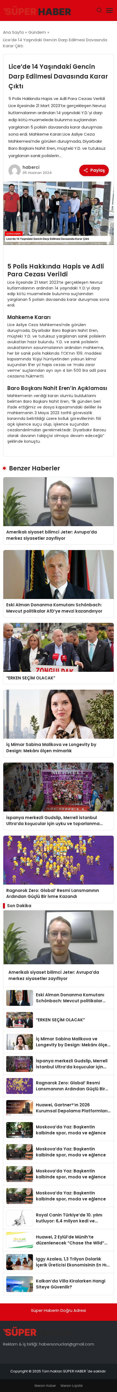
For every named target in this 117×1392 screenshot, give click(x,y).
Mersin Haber (45, 1385)
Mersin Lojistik (72, 1385)
